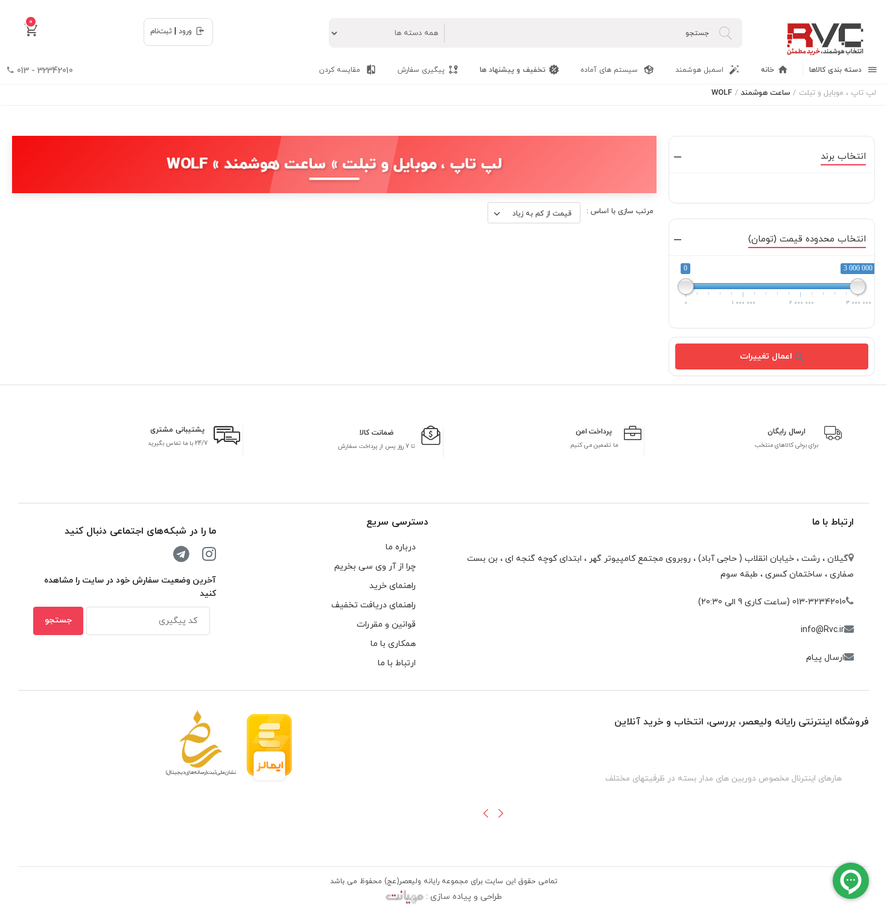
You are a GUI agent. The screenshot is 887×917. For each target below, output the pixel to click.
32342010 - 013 (43, 71)
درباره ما (401, 547)
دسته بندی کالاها (836, 70)
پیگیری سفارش (421, 70)
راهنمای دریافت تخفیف (373, 605)
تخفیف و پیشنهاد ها (512, 70)
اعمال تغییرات (767, 356)
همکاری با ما (393, 644)
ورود (185, 31)
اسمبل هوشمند (700, 70)
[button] (486, 813)
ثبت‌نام (161, 31)
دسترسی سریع (397, 522)
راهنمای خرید (392, 586)
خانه (767, 70)
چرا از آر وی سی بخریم (375, 566)
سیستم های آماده (610, 70)
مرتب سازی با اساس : (620, 211)
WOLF (721, 93)
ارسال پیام (825, 657)
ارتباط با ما (833, 522)
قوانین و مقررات (386, 624)
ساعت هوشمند (765, 93)
